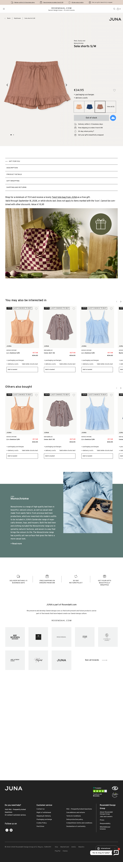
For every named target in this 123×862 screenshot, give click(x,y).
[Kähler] (38, 637)
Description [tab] (12, 168)
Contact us (41, 809)
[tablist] (61, 174)
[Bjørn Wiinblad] (38, 660)
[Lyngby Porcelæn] (108, 637)
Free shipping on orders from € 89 (53, 2)
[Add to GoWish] (113, 118)
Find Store (40, 826)
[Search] (114, 8)
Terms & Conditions (73, 816)
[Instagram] (11, 830)
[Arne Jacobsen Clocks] (15, 660)
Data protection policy (74, 820)
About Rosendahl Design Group (106, 813)
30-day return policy (78, 2)
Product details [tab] (14, 174)
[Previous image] (7, 85)
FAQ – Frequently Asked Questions (79, 809)
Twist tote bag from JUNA (64, 197)
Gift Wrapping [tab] (12, 181)
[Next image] (66, 85)
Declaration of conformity (75, 826)
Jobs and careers (106, 817)
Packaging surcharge (44, 820)
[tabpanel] (61, 241)
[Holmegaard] (85, 637)
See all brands (92, 660)
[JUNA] (61, 660)
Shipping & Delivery (44, 816)
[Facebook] (7, 830)
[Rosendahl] (61, 637)
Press (102, 820)
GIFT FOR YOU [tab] (14, 161)
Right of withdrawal (44, 813)
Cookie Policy (42, 823)
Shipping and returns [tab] (16, 187)
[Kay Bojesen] (15, 637)
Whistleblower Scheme (105, 828)
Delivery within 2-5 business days (24, 2)
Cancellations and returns (75, 813)
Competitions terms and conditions (79, 823)
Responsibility (105, 824)
